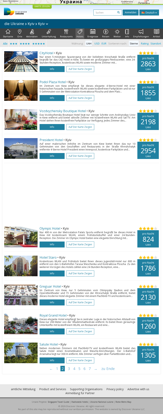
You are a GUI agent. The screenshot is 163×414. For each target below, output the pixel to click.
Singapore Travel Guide (58, 402)
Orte (19, 36)
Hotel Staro (48, 257)
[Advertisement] (81, 195)
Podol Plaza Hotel (53, 82)
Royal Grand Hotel (53, 315)
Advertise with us (138, 389)
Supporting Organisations (86, 389)
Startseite (8, 36)
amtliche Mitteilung (23, 389)
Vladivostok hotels (79, 402)
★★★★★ (38, 43)
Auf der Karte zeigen (80, 69)
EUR (104, 43)
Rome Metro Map (123, 402)
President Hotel (51, 140)
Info (127, 36)
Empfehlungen (141, 36)
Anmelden (130, 12)
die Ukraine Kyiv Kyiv (25, 23)
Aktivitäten (32, 36)
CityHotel (46, 53)
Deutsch (150, 12)
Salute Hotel (49, 344)
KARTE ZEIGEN (42, 6)
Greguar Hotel (50, 286)
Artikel (156, 36)
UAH (88, 43)
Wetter (117, 36)
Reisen (105, 36)
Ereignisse (92, 36)
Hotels (80, 36)
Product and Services (52, 389)
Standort (155, 43)
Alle (5, 43)
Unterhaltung (49, 36)
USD (97, 43)
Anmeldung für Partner (80, 393)
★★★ (13, 43)
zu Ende (108, 368)
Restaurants (66, 36)
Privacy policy (115, 389)
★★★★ (25, 43)
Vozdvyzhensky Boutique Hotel (63, 111)
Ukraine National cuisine (101, 402)
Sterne (134, 43)
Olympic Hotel (50, 228)
